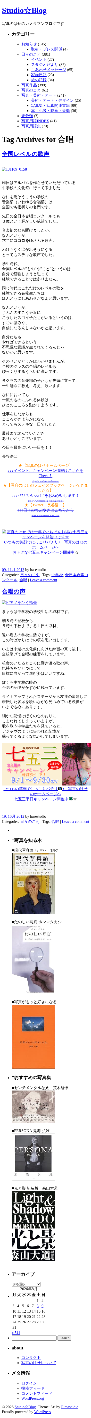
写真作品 (29, 85)
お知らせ (29, 44)
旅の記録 (39, 80)
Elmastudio (69, 1407)
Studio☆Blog (24, 10)
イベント (39, 59)
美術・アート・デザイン (52, 100)
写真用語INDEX (35, 121)
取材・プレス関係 (46, 49)
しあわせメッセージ (48, 70)
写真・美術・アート (38, 95)
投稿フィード (33, 1388)
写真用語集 (31, 126)
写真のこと (31, 90)
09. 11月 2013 (13, 570)
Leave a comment (43, 580)
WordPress (42, 1412)
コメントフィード (36, 1393)
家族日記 (39, 75)
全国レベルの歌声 (26, 154)
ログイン (29, 1383)
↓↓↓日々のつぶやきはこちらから (45, 510)
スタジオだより (44, 64)
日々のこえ (31, 54)
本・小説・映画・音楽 (50, 111)
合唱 (23, 580)
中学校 (57, 575)
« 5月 (16, 1333)
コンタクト (31, 1358)
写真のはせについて (38, 1363)
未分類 (27, 116)
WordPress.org (32, 1398)
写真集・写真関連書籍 (50, 105)
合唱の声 (13, 591)
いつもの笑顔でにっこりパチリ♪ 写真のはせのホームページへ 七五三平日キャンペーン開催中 (45, 794)
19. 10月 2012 (13, 816)
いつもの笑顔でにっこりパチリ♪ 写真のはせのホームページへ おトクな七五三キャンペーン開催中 (45, 547)
